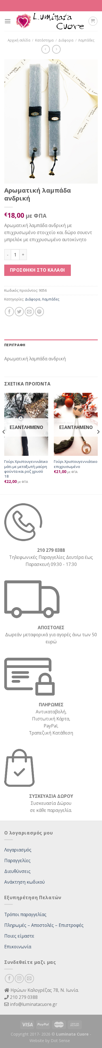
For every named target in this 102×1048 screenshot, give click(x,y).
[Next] (98, 443)
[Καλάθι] (92, 21)
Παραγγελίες (17, 860)
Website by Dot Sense (49, 1040)
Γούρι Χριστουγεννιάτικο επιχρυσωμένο (75, 464)
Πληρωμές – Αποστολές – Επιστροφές (44, 925)
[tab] (51, 345)
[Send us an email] (29, 978)
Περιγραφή (14, 345)
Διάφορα (65, 40)
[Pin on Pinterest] (39, 311)
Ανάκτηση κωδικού (24, 882)
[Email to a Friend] (29, 311)
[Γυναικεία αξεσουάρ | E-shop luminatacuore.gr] (49, 21)
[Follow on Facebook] (9, 978)
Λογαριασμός (17, 850)
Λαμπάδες (86, 40)
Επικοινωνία (17, 947)
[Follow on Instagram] (19, 978)
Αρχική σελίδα (19, 40)
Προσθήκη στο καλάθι (37, 270)
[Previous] (4, 443)
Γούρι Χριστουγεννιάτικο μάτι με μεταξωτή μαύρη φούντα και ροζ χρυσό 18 (26, 469)
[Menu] (7, 21)
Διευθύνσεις (17, 871)
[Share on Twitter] (19, 311)
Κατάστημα (44, 40)
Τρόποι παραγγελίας (25, 914)
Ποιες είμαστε (19, 936)
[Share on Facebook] (9, 311)
